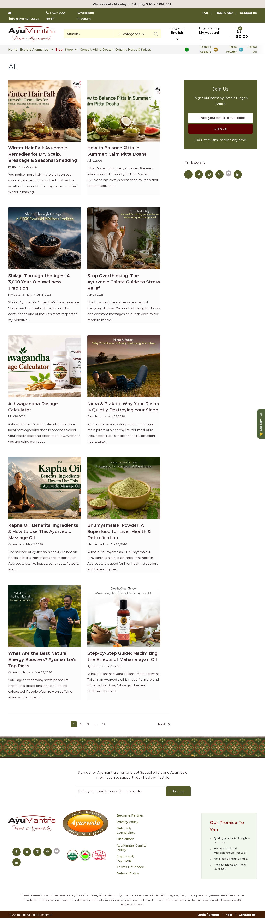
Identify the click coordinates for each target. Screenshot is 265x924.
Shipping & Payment (125, 858)
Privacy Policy (127, 822)
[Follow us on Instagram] (209, 174)
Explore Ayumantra (34, 49)
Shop (69, 49)
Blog (59, 49)
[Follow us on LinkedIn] (238, 174)
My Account (209, 33)
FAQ (205, 12)
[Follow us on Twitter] (199, 174)
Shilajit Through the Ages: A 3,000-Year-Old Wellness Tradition (39, 282)
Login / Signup (208, 914)
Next (161, 724)
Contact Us (248, 12)
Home (12, 49)
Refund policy (128, 873)
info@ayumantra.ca (24, 19)
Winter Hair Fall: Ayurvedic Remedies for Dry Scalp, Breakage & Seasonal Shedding (42, 154)
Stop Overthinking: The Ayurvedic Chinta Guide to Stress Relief (123, 282)
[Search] (156, 33)
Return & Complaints (126, 830)
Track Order (224, 12)
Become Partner (130, 815)
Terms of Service (130, 867)
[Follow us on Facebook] (188, 174)
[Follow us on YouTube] (228, 173)
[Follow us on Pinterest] (219, 174)
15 (103, 724)
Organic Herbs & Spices (133, 49)
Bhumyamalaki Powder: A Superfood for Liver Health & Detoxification (119, 531)
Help (228, 914)
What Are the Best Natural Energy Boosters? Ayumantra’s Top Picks (42, 659)
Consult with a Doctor (96, 49)
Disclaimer (125, 839)
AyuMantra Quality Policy (131, 847)
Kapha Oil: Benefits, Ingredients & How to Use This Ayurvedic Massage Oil (43, 531)
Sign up (220, 129)
